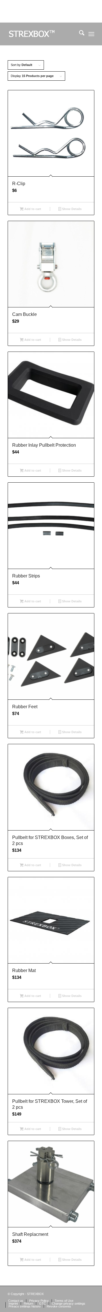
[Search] (78, 34)
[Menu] (91, 34)
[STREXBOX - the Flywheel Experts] (42, 34)
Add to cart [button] (32, 209)
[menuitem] (78, 34)
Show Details (71, 209)
